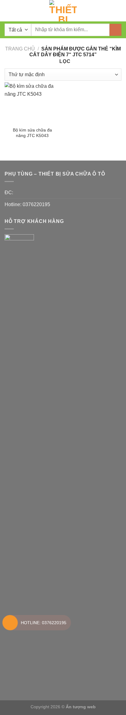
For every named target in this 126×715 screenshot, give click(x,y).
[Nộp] (115, 30)
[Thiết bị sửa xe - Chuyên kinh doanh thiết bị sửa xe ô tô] (63, 10)
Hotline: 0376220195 (27, 204)
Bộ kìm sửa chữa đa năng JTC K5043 (32, 133)
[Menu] (8, 10)
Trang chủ (20, 48)
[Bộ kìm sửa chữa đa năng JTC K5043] (32, 103)
